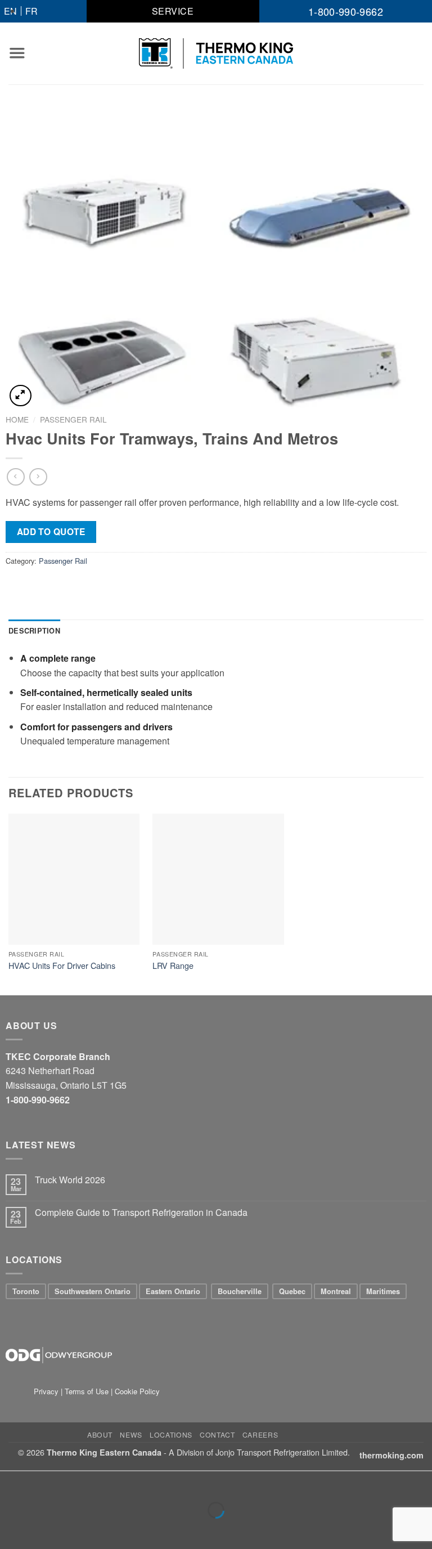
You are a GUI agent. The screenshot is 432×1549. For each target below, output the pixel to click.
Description (34, 631)
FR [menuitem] (31, 11)
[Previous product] (38, 477)
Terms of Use (87, 1391)
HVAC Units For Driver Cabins (61, 965)
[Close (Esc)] (11, 1482)
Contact (217, 1434)
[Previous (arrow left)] (11, 1530)
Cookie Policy (137, 1391)
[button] (16, 53)
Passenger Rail (73, 419)
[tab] (34, 630)
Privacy (47, 1391)
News (131, 1434)
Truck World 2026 (70, 1179)
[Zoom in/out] (44, 1482)
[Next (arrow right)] (44, 1530)
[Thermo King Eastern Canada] (216, 53)
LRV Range (173, 965)
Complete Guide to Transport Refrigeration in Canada (141, 1212)
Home (17, 419)
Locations (171, 1434)
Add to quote (51, 532)
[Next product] (15, 477)
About (99, 1434)
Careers (260, 1434)
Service (173, 11)
